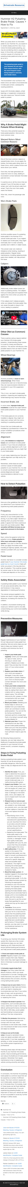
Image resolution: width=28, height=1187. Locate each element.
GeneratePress (14, 1184)
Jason (5, 1127)
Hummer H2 (7, 1110)
